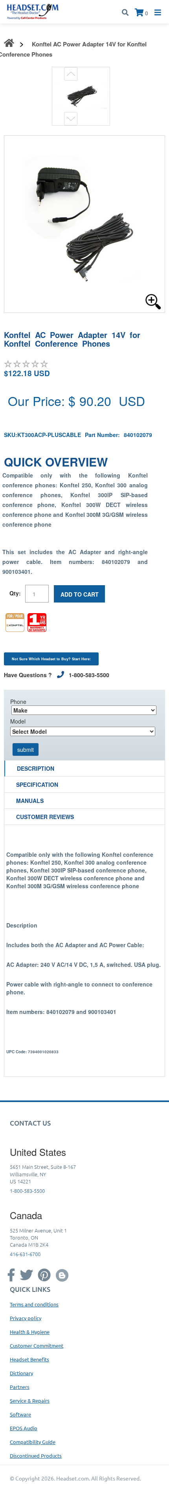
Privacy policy (25, 1318)
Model (18, 721)
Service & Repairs (30, 1400)
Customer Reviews (45, 817)
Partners (19, 1386)
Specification (37, 784)
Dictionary (21, 1373)
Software (20, 1414)
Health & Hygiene (30, 1331)
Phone (18, 701)
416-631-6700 (25, 1254)
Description (35, 768)
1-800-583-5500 (27, 1190)
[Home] (33, 11)
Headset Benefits (29, 1359)
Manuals (30, 801)
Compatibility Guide (32, 1441)
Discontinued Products (36, 1455)
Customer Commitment (36, 1345)
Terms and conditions (34, 1304)
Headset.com (72, 1478)
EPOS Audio (23, 1428)
